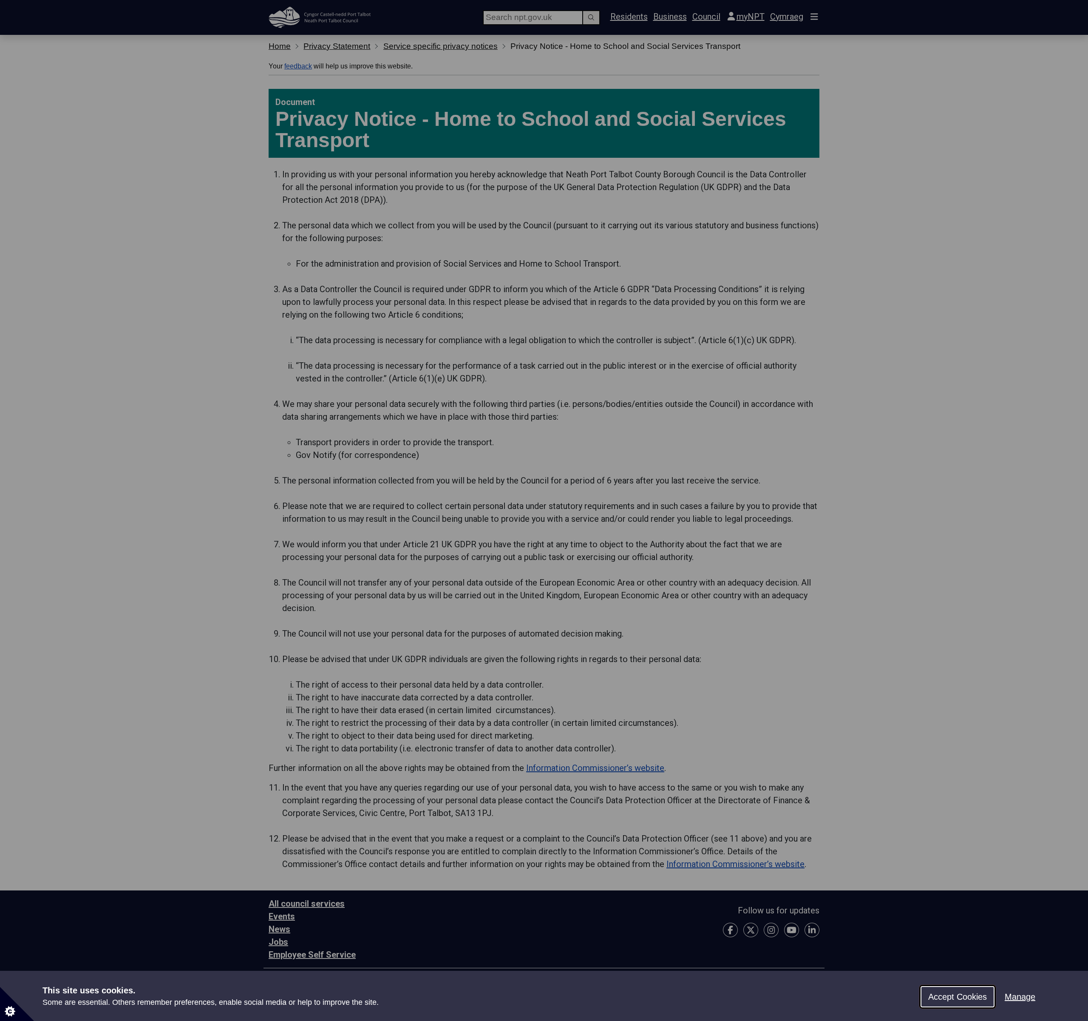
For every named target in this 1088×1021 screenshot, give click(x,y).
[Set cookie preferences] (17, 1004)
